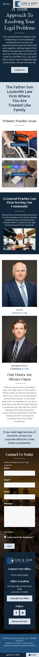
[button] (6, 4)
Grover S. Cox (19, 312)
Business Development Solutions (15, 645)
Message (8, 503)
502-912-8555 (22, 575)
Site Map (18, 643)
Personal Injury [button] (19, 144)
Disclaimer (8, 532)
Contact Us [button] (19, 70)
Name (7, 468)
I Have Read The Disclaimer (20, 537)
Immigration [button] (19, 174)
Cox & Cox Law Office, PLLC (18, 638)
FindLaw (33, 645)
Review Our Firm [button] (19, 621)
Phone (7, 491)
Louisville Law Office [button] (19, 598)
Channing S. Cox (19, 368)
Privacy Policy (27, 643)
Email (7, 480)
